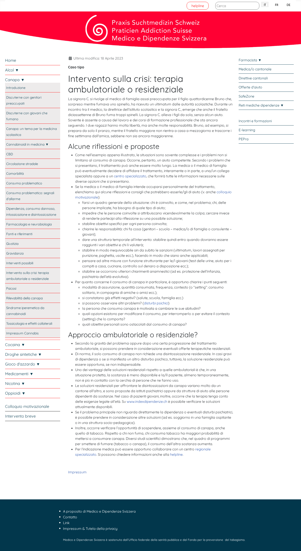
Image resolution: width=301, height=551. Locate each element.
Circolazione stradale (22, 164)
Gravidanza (15, 253)
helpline (197, 6)
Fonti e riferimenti (19, 234)
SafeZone (246, 96)
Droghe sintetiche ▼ (23, 354)
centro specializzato (130, 176)
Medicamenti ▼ (19, 373)
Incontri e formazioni (255, 121)
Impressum (77, 472)
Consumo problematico (24, 183)
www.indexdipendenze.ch (147, 401)
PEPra (244, 139)
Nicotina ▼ (15, 383)
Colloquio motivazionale (27, 406)
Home (10, 60)
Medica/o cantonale (255, 69)
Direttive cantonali (253, 78)
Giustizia (12, 244)
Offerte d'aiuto (250, 87)
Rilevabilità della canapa (24, 298)
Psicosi (11, 288)
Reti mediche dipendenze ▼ (261, 105)
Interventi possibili (19, 263)
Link (66, 523)
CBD (9, 154)
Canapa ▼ (15, 79)
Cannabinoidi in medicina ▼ (27, 144)
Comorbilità (15, 173)
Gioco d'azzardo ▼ (22, 364)
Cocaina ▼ (15, 344)
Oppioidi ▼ (15, 393)
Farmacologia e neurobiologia (29, 224)
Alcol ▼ (12, 70)
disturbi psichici (156, 303)
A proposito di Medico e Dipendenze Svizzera (99, 511)
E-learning (247, 130)
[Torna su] (293, 542)
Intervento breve (20, 416)
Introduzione (15, 88)
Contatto (70, 517)
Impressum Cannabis (22, 333)
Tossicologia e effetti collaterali (29, 323)
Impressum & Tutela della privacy (90, 528)
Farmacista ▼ (250, 60)
